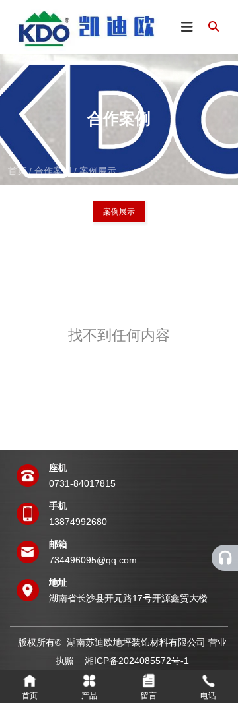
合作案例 (52, 170)
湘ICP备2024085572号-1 (137, 661)
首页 (18, 170)
